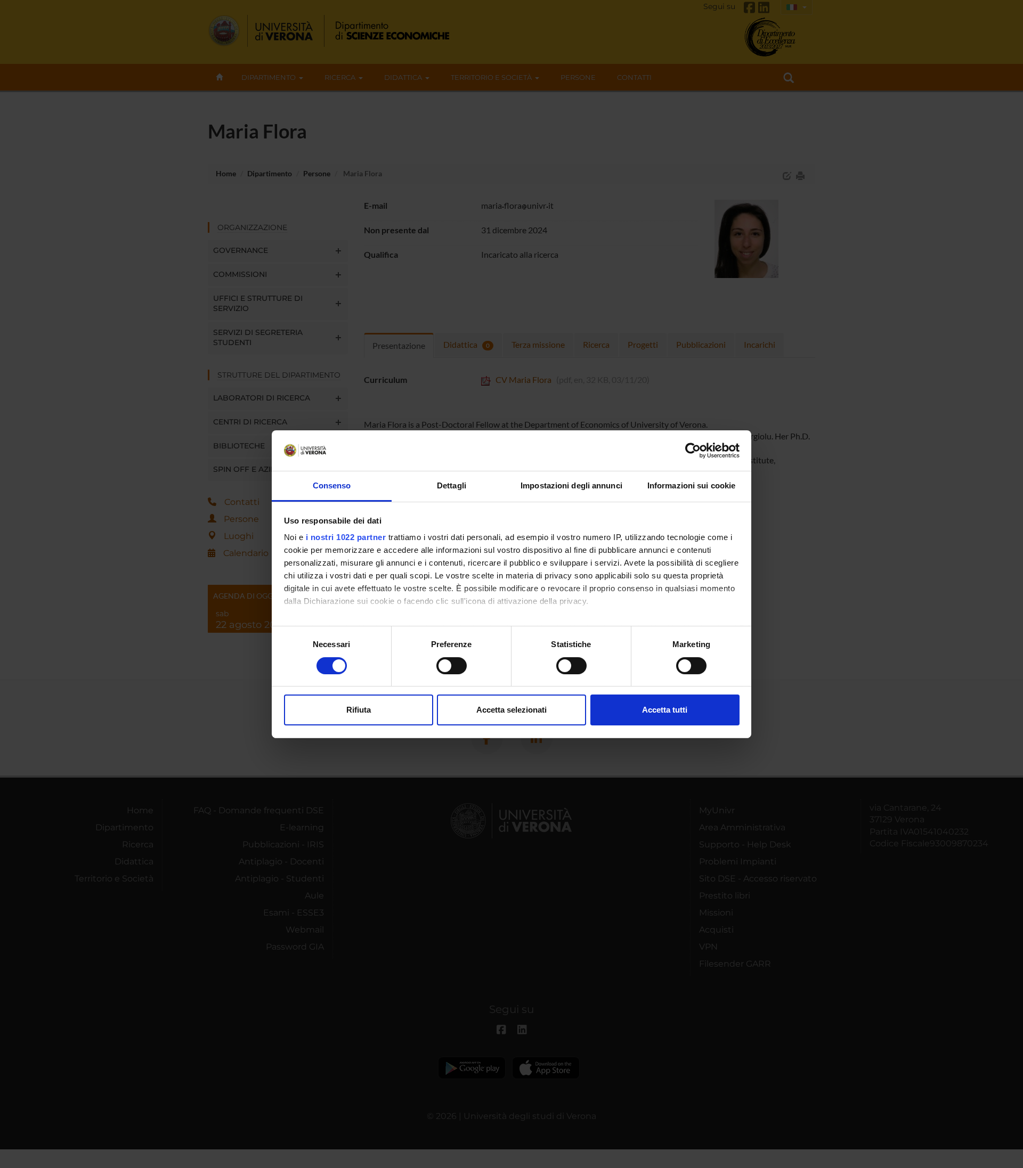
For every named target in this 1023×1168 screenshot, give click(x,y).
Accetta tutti (664, 709)
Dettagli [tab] (451, 485)
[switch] (451, 665)
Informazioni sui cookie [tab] (691, 485)
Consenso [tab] (332, 485)
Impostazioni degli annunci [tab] (571, 485)
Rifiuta (358, 709)
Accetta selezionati (511, 709)
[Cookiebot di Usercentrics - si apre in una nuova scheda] (693, 451)
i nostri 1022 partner (346, 537)
